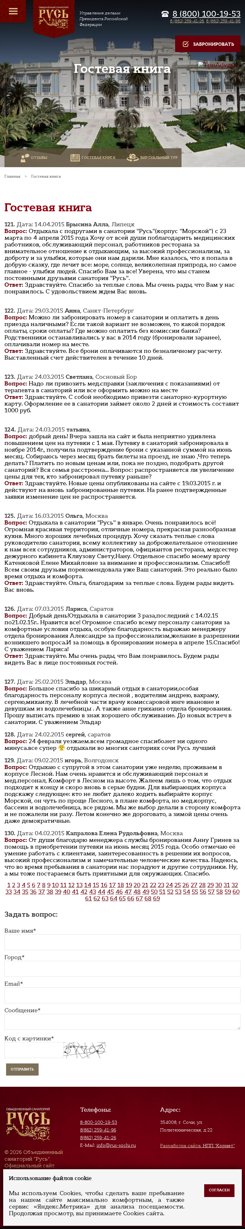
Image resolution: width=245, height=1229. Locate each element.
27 (194, 885)
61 (88, 898)
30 (218, 885)
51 (162, 892)
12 (71, 885)
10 (55, 885)
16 (104, 885)
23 (161, 885)
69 (156, 898)
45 (110, 892)
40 (66, 892)
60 (236, 892)
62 (96, 898)
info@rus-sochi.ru (116, 1145)
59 (228, 892)
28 (202, 885)
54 (186, 892)
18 (120, 885)
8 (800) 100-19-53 (207, 14)
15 (96, 885)
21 (145, 885)
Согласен (219, 1190)
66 (130, 898)
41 (75, 892)
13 (79, 885)
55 (195, 892)
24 (169, 885)
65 (122, 898)
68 (148, 898)
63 (105, 898)
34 (16, 892)
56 (203, 892)
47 (128, 892)
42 (83, 892)
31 (227, 885)
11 (63, 885)
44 (101, 892)
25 (177, 885)
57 (211, 892)
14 (87, 885)
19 (129, 885)
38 (50, 892)
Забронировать (213, 44)
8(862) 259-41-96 (98, 1130)
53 (178, 892)
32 (235, 885)
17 (112, 885)
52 (170, 892)
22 (153, 885)
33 (8, 892)
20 (137, 885)
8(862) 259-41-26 (98, 1137)
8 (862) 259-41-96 (223, 21)
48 (137, 892)
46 (119, 892)
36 (33, 892)
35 (25, 892)
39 (58, 892)
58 (219, 892)
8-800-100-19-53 (98, 1122)
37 (41, 892)
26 (185, 885)
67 (139, 898)
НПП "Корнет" (197, 1145)
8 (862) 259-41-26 (187, 21)
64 (113, 898)
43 (92, 892)
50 (154, 892)
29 (210, 885)
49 (145, 892)
